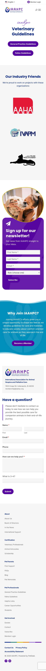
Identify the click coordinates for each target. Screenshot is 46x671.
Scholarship (9, 553)
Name (5, 425)
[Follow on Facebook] (6, 661)
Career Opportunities (13, 606)
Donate (7, 623)
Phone (5, 447)
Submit (8, 491)
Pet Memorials (10, 579)
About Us (8, 518)
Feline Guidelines (23, 53)
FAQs (7, 571)
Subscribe (13, 280)
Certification (10, 540)
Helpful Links (10, 601)
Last (25, 433)
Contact (8, 627)
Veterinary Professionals (14, 545)
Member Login (35, 2)
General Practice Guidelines (23, 44)
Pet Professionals (12, 588)
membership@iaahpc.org (14, 389)
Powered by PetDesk (27, 656)
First (4, 433)
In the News (9, 527)
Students (8, 610)
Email (5, 437)
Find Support (10, 566)
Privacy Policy (21, 648)
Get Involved (10, 618)
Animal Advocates (12, 549)
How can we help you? (13, 456)
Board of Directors (12, 523)
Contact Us (9, 648)
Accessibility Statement (14, 651)
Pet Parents (9, 562)
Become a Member (23, 343)
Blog (6, 575)
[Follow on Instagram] (9, 661)
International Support (13, 532)
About (7, 514)
